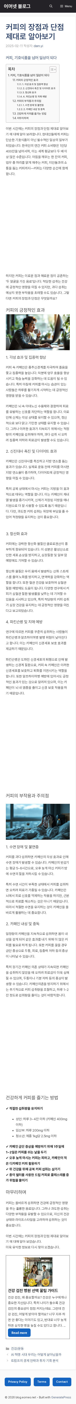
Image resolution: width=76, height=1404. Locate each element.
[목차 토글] (51, 69)
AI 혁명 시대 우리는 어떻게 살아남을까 (36, 1355)
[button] (51, 6)
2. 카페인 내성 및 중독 (34, 109)
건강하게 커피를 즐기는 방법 (31, 113)
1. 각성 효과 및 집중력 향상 (35, 84)
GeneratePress (61, 1397)
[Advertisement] (38, 222)
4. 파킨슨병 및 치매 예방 (35, 96)
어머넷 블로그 (17, 6)
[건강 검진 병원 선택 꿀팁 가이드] (38, 1297)
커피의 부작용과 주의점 (29, 100)
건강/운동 (17, 1349)
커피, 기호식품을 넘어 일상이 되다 (29, 75)
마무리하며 (23, 118)
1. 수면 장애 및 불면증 (33, 105)
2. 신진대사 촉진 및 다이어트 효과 (39, 88)
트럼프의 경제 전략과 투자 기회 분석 (34, 1361)
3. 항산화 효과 (29, 92)
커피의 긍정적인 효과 (27, 80)
